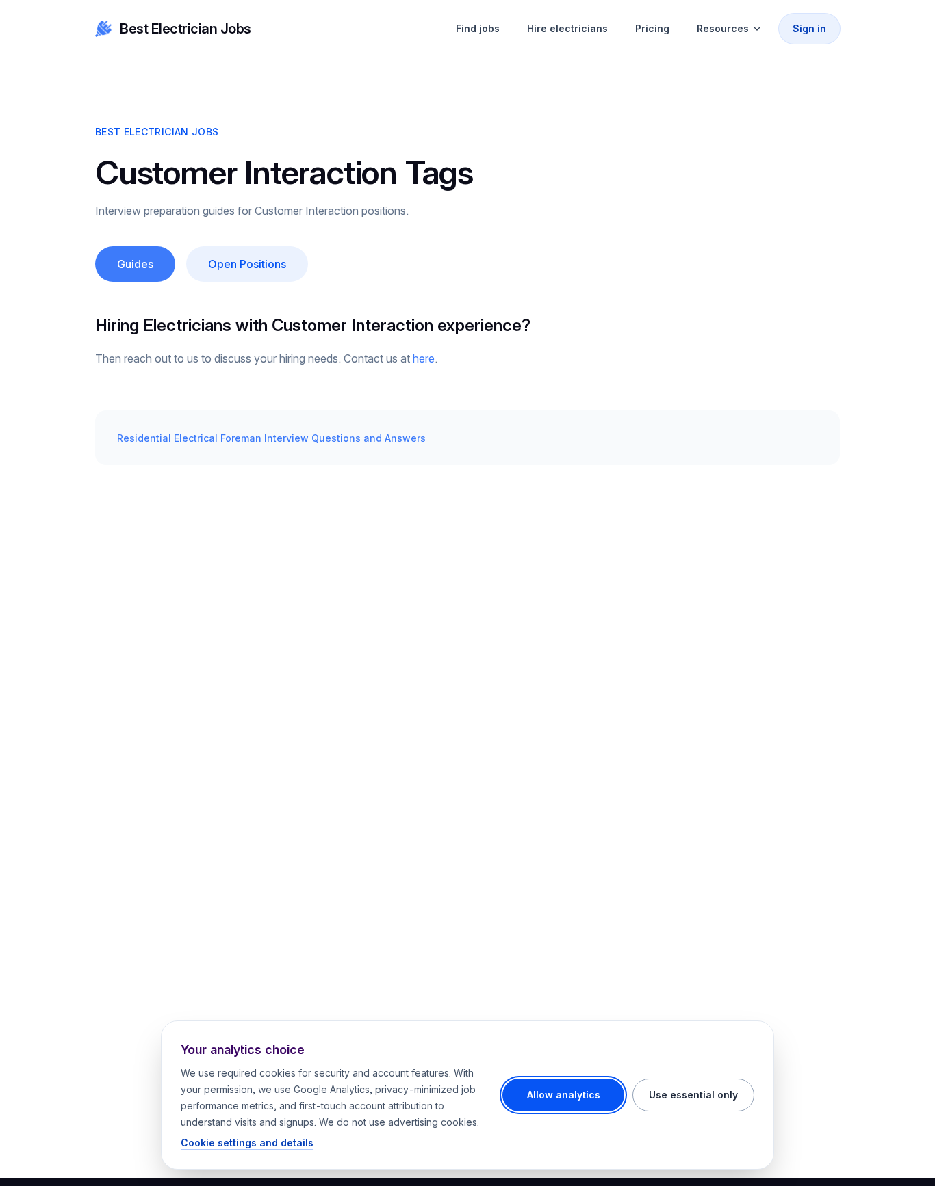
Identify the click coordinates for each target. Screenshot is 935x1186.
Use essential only (693, 1095)
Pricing (652, 28)
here (424, 358)
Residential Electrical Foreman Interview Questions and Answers (271, 438)
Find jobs (478, 28)
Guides (135, 264)
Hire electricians (567, 28)
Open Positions (247, 264)
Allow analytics (563, 1095)
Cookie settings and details (247, 1142)
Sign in (809, 28)
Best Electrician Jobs (185, 29)
